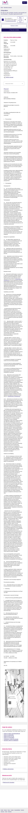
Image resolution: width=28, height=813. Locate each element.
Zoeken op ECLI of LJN (9, 736)
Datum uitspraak (6, 43)
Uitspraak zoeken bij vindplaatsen (11, 740)
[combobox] (14, 83)
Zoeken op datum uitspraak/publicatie (12, 733)
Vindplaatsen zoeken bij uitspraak (11, 739)
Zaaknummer (7, 49)
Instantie (6, 40)
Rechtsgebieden (7, 52)
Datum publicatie (6, 46)
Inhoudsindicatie (7, 59)
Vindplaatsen (7, 73)
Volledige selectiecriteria (8, 769)
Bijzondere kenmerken (6, 57)
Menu (24, 2)
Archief (6, 811)
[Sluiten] (25, 19)
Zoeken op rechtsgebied (9, 737)
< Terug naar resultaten (14, 29)
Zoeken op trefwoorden (9, 735)
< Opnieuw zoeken (14, 25)
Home (2, 7)
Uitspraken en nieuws (8, 7)
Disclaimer (9, 811)
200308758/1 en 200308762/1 (14, 396)
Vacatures (2, 811)
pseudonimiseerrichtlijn (11, 21)
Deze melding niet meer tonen (20, 19)
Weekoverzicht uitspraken (8, 782)
